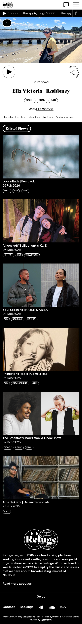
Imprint (6, 617)
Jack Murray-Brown (70, 617)
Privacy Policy (16, 617)
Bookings (26, 607)
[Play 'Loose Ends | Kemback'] (41, 156)
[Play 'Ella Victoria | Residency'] (9, 72)
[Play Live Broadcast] (4, 13)
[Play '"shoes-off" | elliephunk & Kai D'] (41, 220)
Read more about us (17, 583)
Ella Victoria (45, 109)
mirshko (56, 617)
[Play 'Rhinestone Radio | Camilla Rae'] (41, 349)
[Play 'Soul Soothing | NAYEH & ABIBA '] (41, 285)
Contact (9, 607)
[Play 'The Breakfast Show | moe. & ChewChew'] (41, 413)
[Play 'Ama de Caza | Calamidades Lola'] (41, 477)
